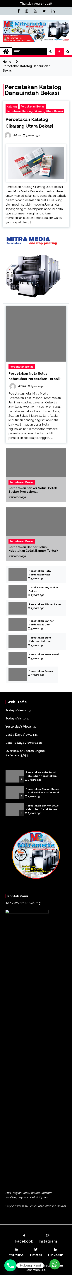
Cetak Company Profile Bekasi (43, 589)
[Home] (6, 51)
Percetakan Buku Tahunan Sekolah (40, 639)
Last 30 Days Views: (20, 743)
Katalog (11, 106)
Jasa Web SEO (36, 1270)
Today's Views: (16, 710)
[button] (51, 51)
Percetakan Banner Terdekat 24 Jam (41, 623)
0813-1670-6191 (31, 903)
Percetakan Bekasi (32, 106)
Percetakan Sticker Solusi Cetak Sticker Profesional (32, 489)
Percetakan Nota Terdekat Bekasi (40, 573)
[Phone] (10, 1265)
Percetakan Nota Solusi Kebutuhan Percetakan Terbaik (41, 774)
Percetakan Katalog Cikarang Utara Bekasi (34, 111)
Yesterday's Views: (19, 726)
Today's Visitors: (18, 718)
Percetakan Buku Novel (44, 654)
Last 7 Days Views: (19, 734)
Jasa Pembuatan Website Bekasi (44, 1206)
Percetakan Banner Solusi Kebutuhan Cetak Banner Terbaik (33, 548)
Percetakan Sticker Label (45, 604)
